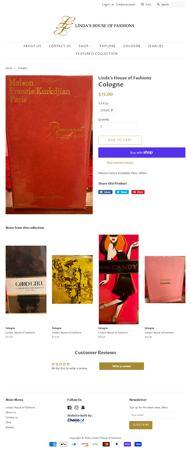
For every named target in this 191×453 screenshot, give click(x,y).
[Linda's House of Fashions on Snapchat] (83, 408)
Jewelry (156, 46)
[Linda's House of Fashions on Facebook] (69, 408)
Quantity (103, 119)
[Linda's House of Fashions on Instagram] (76, 408)
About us (32, 46)
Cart (148, 4)
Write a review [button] (121, 366)
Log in (106, 4)
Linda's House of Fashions (20, 407)
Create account (126, 4)
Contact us (60, 46)
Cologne (132, 46)
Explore (108, 46)
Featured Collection (97, 54)
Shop (84, 46)
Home (9, 68)
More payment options (120, 162)
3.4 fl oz (103, 103)
